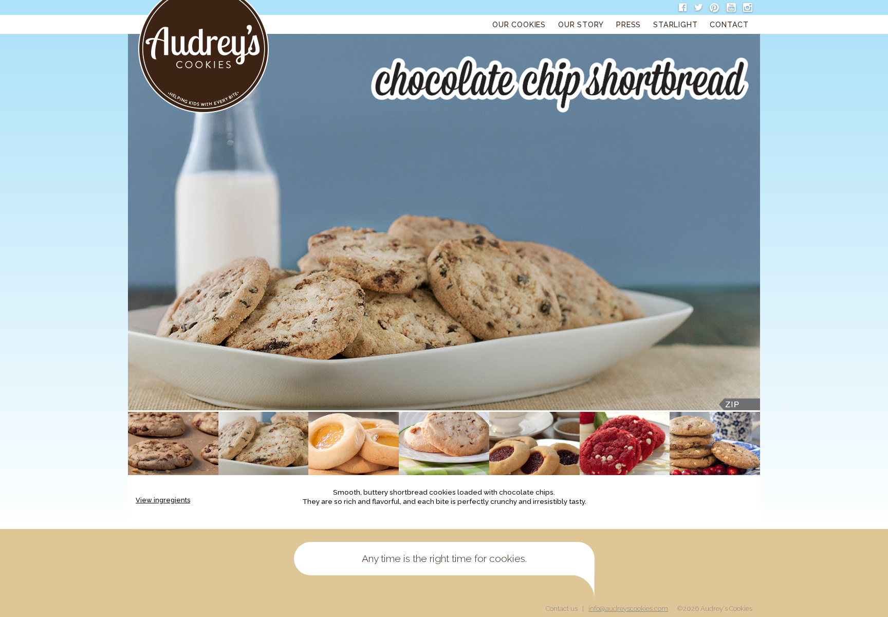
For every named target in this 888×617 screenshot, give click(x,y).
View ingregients (163, 500)
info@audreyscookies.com (628, 608)
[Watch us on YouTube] (729, 7)
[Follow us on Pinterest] (713, 7)
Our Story (581, 24)
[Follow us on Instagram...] (746, 7)
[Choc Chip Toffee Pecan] (173, 443)
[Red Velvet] (625, 443)
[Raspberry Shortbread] (534, 443)
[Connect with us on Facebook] (681, 7)
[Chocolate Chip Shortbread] (263, 443)
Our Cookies (519, 24)
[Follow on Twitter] (696, 7)
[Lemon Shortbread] (353, 443)
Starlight (675, 24)
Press (628, 24)
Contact (729, 24)
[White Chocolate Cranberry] (715, 443)
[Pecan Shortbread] (444, 443)
